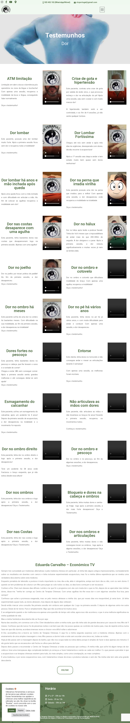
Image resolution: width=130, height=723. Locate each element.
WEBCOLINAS (94, 717)
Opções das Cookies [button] (20, 715)
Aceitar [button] (11, 710)
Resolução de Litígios (47, 718)
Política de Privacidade (65, 718)
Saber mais (30, 710)
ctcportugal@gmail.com (86, 2)
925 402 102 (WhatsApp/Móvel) (57, 2)
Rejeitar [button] (20, 710)
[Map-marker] (16, 2)
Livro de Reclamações (82, 718)
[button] (65, 670)
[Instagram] (2, 2)
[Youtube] (10, 2)
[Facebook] (6, 2)
